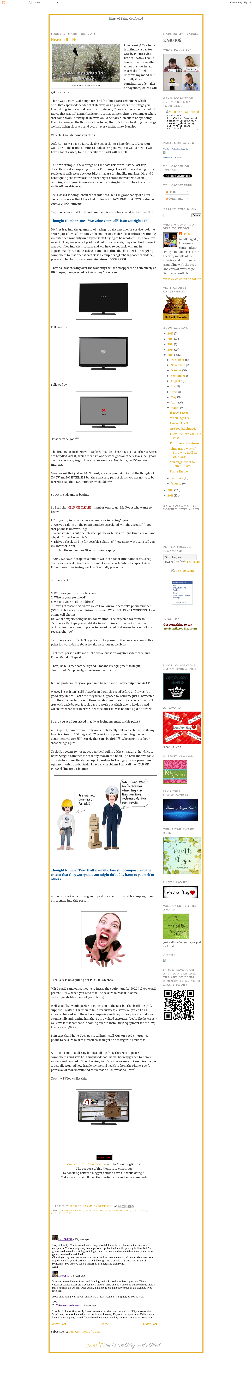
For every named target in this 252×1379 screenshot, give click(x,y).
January (176, 483)
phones (56, 1213)
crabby (67, 1210)
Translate (193, 561)
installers (139, 1210)
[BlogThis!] (123, 1206)
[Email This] (119, 1206)
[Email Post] (115, 1206)
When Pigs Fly (179, 418)
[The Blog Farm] (182, 570)
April (174, 402)
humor (187, 595)
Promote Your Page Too (173, 158)
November (178, 365)
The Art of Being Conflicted (179, 589)
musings (176, 598)
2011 (170, 495)
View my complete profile (182, 279)
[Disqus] (104, 1276)
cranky (78, 1210)
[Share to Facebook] (129, 1206)
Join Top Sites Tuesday (91, 1164)
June (174, 392)
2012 (170, 490)
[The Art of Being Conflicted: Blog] (164, 153)
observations (178, 595)
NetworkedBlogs (179, 582)
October (176, 370)
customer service (97, 1210)
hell (126, 1210)
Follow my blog (182, 602)
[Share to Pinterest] (132, 1206)
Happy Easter (179, 412)
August (176, 381)
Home (105, 1324)
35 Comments (102, 1206)
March (175, 407)
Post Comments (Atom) (84, 1331)
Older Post (150, 1324)
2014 (170, 349)
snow (67, 1213)
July (173, 386)
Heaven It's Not (180, 423)
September (178, 375)
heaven (117, 1210)
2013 (170, 355)
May (174, 397)
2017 (170, 333)
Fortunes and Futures (184, 443)
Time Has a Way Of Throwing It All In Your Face (183, 452)
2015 (170, 344)
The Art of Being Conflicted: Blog (176, 149)
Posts (172, 191)
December (178, 359)
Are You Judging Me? (184, 428)
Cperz (73, 1206)
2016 (170, 339)
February (177, 478)
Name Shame (179, 471)
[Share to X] (126, 1206)
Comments (175, 198)
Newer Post (58, 1324)
